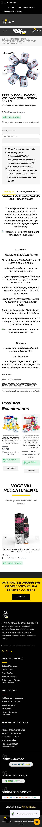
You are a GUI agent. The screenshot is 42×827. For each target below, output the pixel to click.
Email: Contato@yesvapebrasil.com (19, 645)
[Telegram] (11, 651)
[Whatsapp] (7, 651)
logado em (15, 391)
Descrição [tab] (9, 192)
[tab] (9, 191)
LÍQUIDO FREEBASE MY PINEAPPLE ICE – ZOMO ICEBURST (11, 440)
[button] (8, 2)
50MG (35, 438)
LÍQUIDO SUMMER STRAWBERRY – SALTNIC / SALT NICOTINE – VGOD (21, 551)
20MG (25, 438)
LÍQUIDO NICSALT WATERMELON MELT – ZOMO (31, 445)
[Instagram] (3, 651)
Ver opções (11, 468)
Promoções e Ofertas (18, 39)
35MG (30, 438)
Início (4, 39)
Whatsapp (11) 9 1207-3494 (13, 12)
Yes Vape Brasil (28, 807)
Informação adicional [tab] (27, 192)
